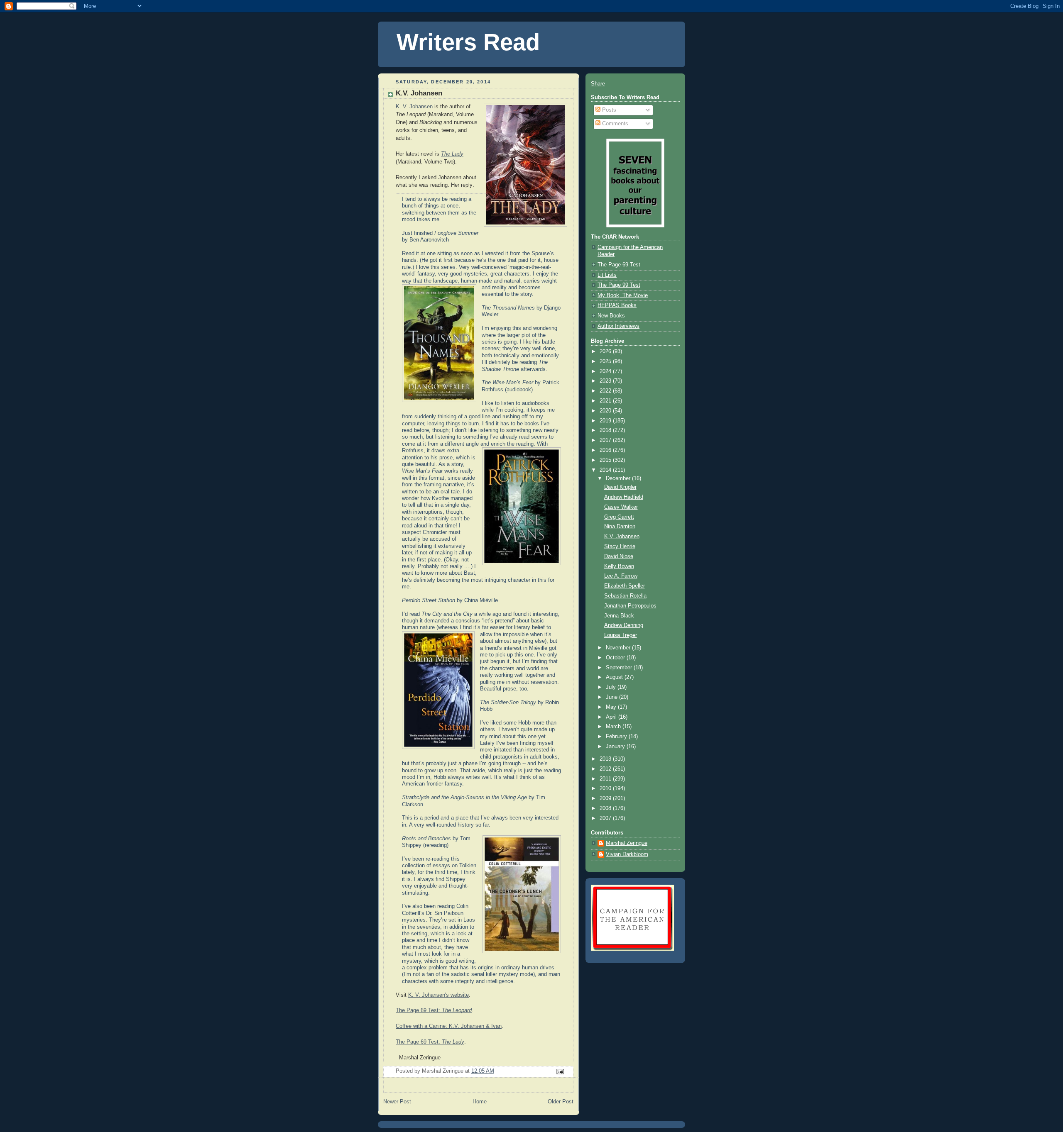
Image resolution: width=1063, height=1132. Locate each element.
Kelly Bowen (619, 566)
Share (598, 84)
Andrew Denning (623, 625)
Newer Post (397, 1102)
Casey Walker (621, 507)
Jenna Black (619, 616)
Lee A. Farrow (620, 576)
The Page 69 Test (619, 265)
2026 (606, 351)
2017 (606, 440)
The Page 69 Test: (434, 1010)
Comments (614, 124)
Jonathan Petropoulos (630, 606)
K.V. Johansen (621, 536)
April (612, 717)
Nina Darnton (619, 526)
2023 (606, 381)
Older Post (560, 1102)
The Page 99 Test (619, 285)
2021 (606, 401)
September (620, 668)
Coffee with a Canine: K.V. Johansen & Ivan (449, 1026)
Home (480, 1102)
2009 (606, 798)
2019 (606, 421)
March (614, 726)
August (615, 677)
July (611, 687)
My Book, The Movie (623, 295)
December (619, 478)
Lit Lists (607, 275)
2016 (606, 450)
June (612, 697)
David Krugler (620, 487)
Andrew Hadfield (623, 497)
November (619, 648)
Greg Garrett (619, 517)
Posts (608, 110)
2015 (606, 460)
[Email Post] (559, 1071)
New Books (611, 316)
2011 (606, 779)
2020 (606, 411)
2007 (606, 818)
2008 (606, 808)
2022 (606, 391)
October (616, 658)
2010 (606, 788)
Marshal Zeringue (626, 843)
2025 (606, 361)
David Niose (618, 556)
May (612, 707)
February (617, 736)
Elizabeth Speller (624, 586)
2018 (606, 430)
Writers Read (468, 42)
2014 (606, 470)
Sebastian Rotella (625, 596)
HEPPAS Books (617, 305)
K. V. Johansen (414, 107)
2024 (606, 371)
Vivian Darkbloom (627, 854)
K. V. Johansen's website (438, 995)
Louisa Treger (620, 635)
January (616, 746)
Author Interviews (618, 326)
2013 (606, 759)
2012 (606, 769)
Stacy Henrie (619, 546)
